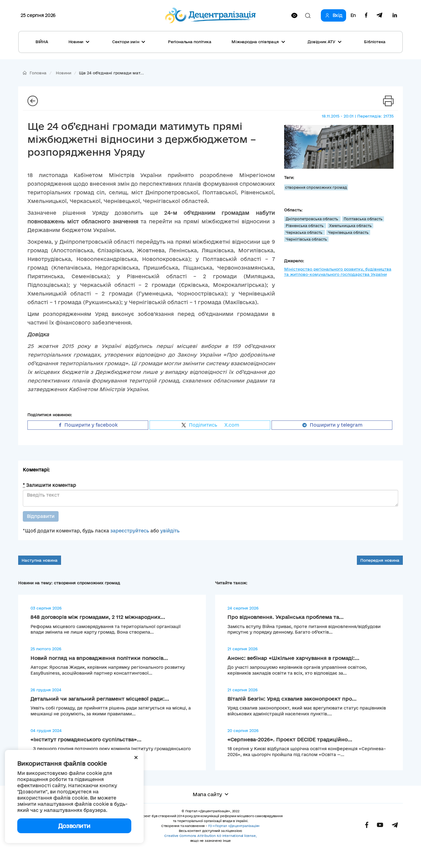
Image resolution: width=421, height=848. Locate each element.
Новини (63, 73)
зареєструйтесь (129, 530)
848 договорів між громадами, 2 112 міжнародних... (98, 617)
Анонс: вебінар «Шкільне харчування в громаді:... (293, 658)
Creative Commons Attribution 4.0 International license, (210, 836)
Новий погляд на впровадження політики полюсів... (99, 658)
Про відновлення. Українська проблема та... (285, 617)
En (353, 15)
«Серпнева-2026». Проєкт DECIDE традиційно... (289, 739)
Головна (38, 73)
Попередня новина (379, 560)
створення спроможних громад (316, 187)
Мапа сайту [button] (207, 794)
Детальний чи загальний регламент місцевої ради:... (100, 698)
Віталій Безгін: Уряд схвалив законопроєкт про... (292, 698)
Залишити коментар (49, 485)
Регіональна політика (189, 41)
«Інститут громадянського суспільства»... (86, 739)
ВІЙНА (41, 41)
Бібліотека (375, 41)
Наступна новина (40, 560)
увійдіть (170, 530)
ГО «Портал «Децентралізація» (234, 826)
